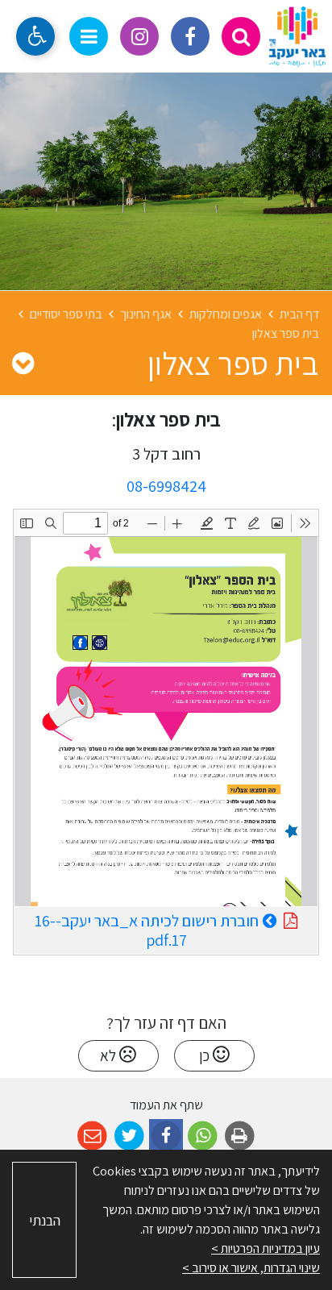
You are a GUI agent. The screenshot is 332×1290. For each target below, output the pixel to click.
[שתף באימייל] (92, 1136)
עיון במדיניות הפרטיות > (265, 1248)
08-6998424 (166, 486)
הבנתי (44, 1220)
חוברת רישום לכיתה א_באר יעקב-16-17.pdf (147, 929)
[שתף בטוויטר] (129, 1136)
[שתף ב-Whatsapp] (202, 1136)
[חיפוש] (241, 36)
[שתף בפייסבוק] (166, 1136)
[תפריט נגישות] (35, 36)
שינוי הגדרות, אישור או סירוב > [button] (251, 1267)
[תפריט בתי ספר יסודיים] (23, 362)
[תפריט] (88, 36)
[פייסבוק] (190, 36)
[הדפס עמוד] (239, 1136)
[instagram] (139, 36)
